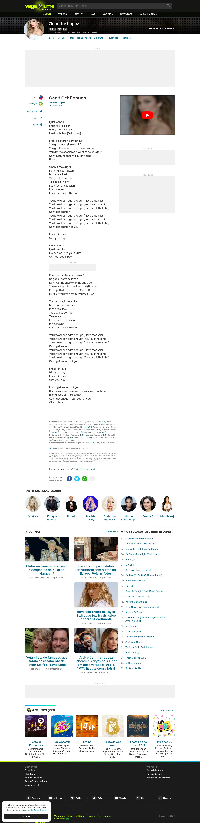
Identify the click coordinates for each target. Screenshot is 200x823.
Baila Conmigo (132, 652)
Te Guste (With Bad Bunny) (139, 647)
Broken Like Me (133, 668)
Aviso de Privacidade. (35, 810)
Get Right (130, 559)
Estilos (79, 14)
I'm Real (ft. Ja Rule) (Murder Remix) (143, 575)
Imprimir (36, 125)
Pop (59, 29)
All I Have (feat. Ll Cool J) (138, 570)
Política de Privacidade (158, 777)
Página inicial (54, 32)
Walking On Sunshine (136, 601)
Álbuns (62, 38)
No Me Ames (131, 626)
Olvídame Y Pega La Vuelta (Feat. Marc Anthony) (145, 619)
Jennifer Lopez (64, 23)
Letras (52, 38)
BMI (103, 422)
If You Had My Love (135, 580)
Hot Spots (126, 14)
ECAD (51, 448)
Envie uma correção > (84, 469)
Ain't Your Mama (133, 642)
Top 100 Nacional (34, 777)
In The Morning (133, 663)
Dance (53, 29)
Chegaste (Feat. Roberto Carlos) (141, 549)
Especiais (30, 770)
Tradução (32, 103)
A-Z (93, 14)
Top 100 (62, 14)
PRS (75, 424)
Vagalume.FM (147, 14)
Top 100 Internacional (36, 781)
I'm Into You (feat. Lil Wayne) (139, 636)
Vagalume (39, 5)
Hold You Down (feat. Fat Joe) (140, 543)
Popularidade (112, 38)
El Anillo (129, 564)
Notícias (107, 14)
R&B (65, 29)
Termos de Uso (154, 774)
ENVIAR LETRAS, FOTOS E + (161, 28)
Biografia (98, 38)
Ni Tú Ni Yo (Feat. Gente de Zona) (142, 607)
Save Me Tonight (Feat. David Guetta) (144, 591)
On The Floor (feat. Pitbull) (139, 538)
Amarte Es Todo (133, 612)
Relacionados (84, 38)
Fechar (26, 816)
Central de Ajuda (154, 770)
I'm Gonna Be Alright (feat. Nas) (141, 554)
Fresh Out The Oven (135, 657)
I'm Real (129, 586)
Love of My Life (133, 631)
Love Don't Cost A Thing (137, 596)
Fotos (72, 38)
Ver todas (111, 532)
